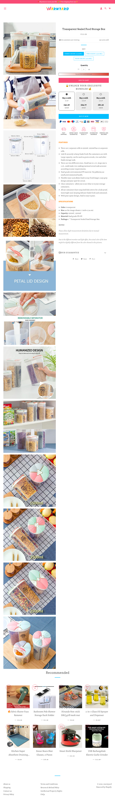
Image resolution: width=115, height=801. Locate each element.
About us (6, 784)
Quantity (84, 65)
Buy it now (83, 116)
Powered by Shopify (104, 787)
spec (83, 49)
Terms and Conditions (49, 784)
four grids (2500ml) (83, 59)
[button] (84, 253)
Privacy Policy (8, 794)
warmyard (107, 784)
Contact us (7, 791)
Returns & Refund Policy (50, 787)
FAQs (43, 794)
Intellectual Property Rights (51, 791)
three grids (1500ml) (74, 54)
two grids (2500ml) (94, 54)
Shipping (7, 787)
